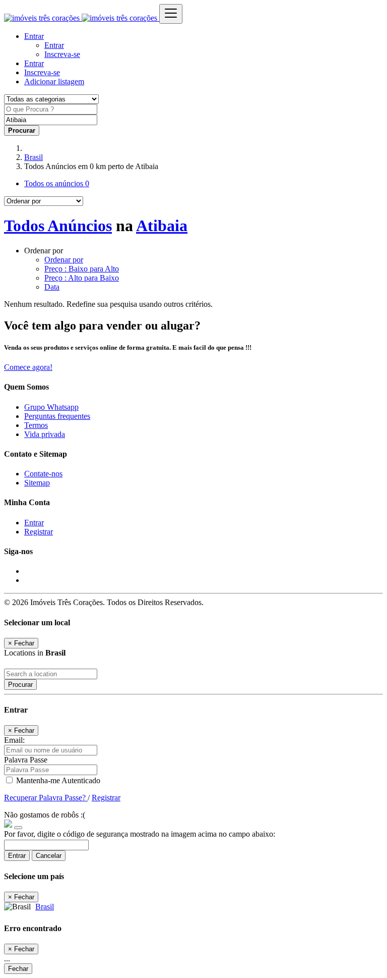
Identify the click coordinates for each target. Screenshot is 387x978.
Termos (36, 425)
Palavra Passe (25, 759)
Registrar (38, 531)
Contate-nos (43, 473)
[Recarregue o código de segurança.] (18, 825)
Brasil (33, 157)
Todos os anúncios (56, 183)
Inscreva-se (62, 54)
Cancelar (48, 855)
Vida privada (44, 434)
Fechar (18, 968)
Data (51, 287)
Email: (14, 740)
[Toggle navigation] (170, 14)
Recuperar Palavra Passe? (46, 797)
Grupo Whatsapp (51, 407)
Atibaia (161, 225)
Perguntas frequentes (57, 416)
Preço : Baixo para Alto (81, 268)
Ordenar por (63, 259)
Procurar (20, 684)
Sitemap (37, 482)
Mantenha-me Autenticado (57, 780)
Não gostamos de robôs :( (44, 814)
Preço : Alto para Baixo (81, 278)
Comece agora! (28, 367)
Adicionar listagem (54, 81)
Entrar (54, 45)
